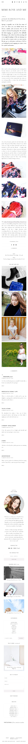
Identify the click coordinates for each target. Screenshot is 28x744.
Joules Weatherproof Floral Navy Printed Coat (15, 221)
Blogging (14, 626)
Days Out (14, 628)
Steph (4, 441)
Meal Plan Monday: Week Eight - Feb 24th (14, 254)
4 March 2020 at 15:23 (7, 410)
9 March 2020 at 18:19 (7, 457)
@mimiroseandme (20, 722)
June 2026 (14, 706)
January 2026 (14, 710)
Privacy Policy (14, 738)
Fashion (13, 241)
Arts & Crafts (14, 623)
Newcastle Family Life (10, 391)
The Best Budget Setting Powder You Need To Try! (14, 258)
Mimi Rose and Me (14, 9)
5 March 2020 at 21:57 (7, 427)
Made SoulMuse (21, 741)
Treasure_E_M (8, 376)
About (7, 737)
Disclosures (19, 737)
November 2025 (13, 713)
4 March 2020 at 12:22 (7, 393)
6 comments (14, 248)
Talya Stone (6, 408)
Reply (3, 385)
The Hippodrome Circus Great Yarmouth (14, 613)
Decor (14, 629)
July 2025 (14, 716)
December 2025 (13, 712)
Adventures (14, 622)
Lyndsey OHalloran (9, 425)
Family (14, 631)
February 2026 (13, 709)
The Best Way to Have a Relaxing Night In (14, 668)
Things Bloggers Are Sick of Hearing (14, 596)
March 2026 (13, 707)
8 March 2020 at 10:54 (7, 442)
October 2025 (14, 715)
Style (17, 241)
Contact (12, 737)
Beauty (14, 625)
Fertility (14, 632)
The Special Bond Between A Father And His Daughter (14, 580)
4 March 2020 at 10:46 (7, 378)
